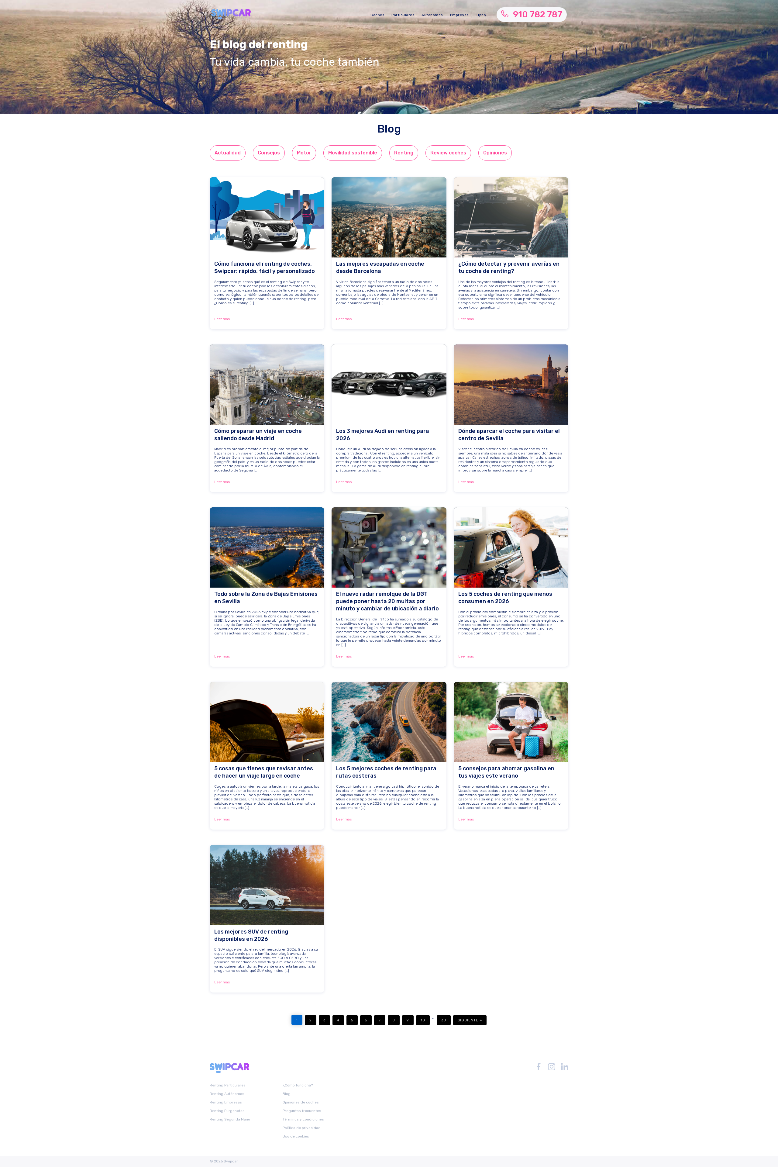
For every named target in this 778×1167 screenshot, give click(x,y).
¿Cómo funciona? (298, 1085)
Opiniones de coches (301, 1102)
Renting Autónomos (227, 1094)
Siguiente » (470, 1020)
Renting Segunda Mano (230, 1119)
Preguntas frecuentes (302, 1111)
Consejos (269, 153)
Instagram (551, 1066)
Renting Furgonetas (227, 1111)
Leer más (222, 319)
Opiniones (495, 153)
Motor (304, 153)
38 (443, 1020)
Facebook (538, 1066)
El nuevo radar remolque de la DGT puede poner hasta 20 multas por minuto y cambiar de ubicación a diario (387, 601)
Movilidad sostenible (352, 153)
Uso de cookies (296, 1136)
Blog (287, 1094)
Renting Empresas (226, 1102)
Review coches (448, 153)
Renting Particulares (228, 1085)
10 (423, 1020)
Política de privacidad (302, 1128)
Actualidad (228, 153)
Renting (403, 153)
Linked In (564, 1066)
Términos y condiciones (303, 1119)
